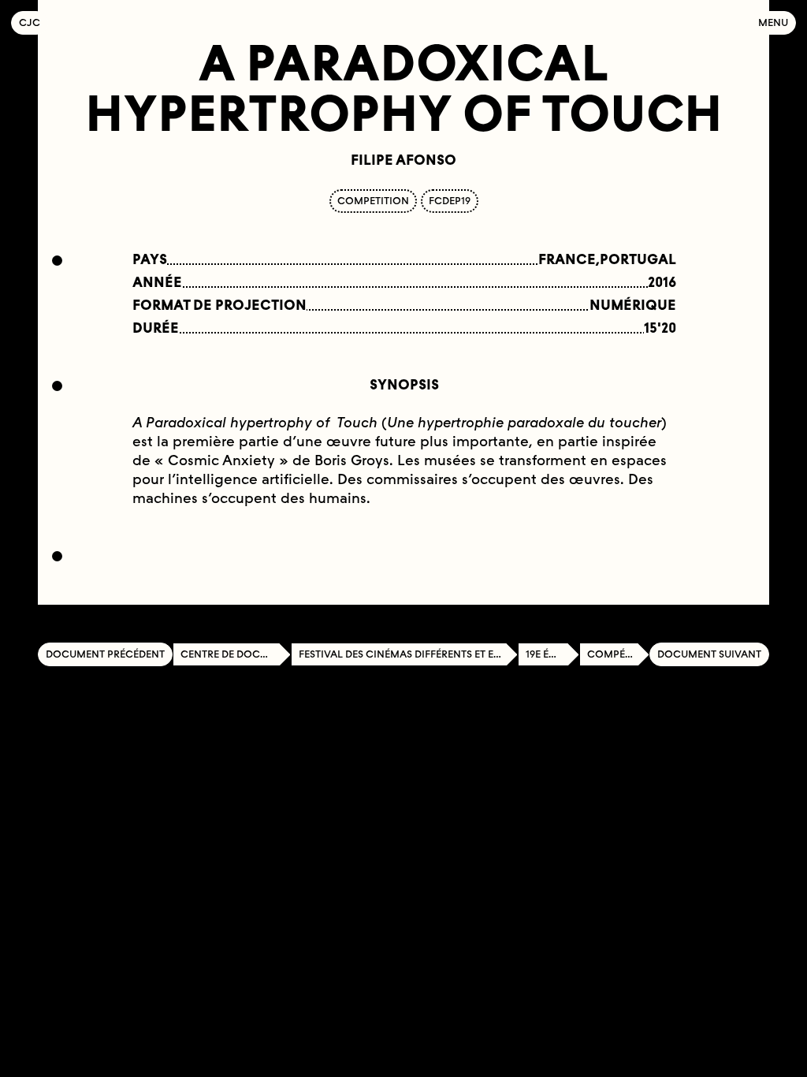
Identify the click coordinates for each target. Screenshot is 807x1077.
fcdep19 (449, 201)
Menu (773, 22)
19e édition (552, 654)
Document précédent (105, 654)
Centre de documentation (235, 654)
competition (373, 201)
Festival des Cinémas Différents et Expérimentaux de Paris (408, 654)
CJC (33, 22)
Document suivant (709, 654)
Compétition (618, 654)
